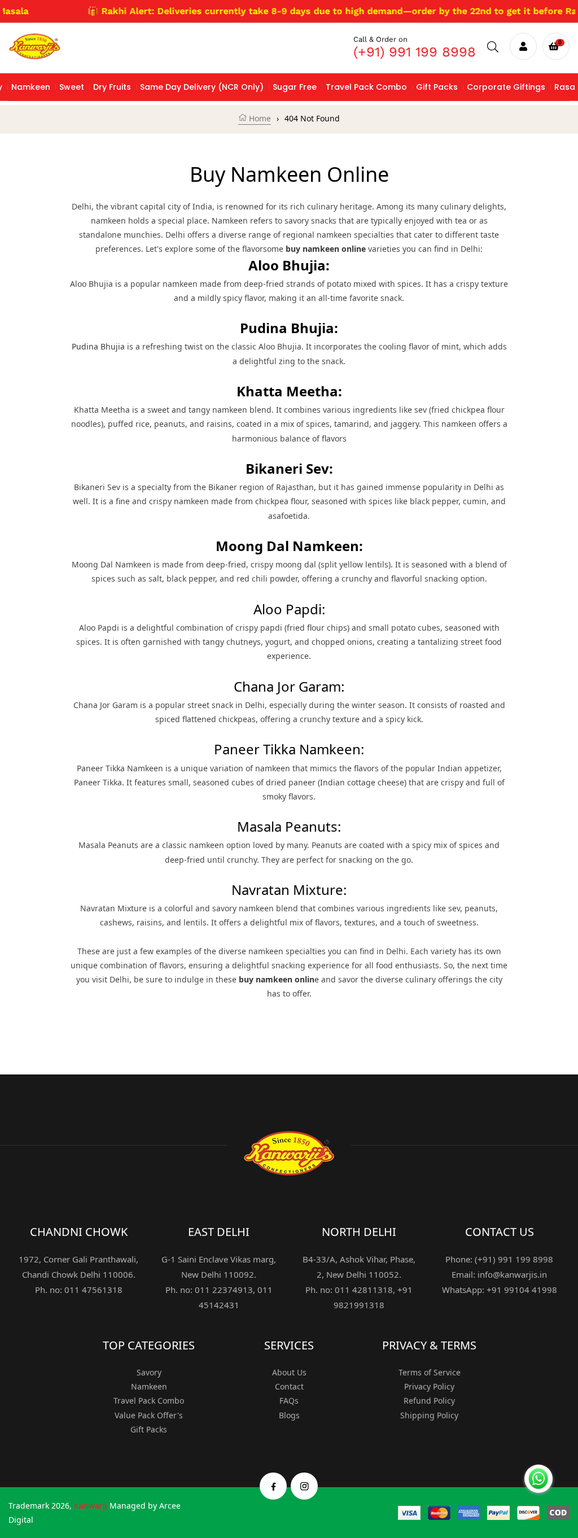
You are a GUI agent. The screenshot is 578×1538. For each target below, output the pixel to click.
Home (259, 118)
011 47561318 (93, 1289)
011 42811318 (364, 1289)
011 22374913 (224, 1289)
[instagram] (304, 1485)
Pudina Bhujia (98, 346)
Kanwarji (90, 1505)
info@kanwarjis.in (512, 1274)
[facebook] (273, 1485)
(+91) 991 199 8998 (414, 52)
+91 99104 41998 (522, 1289)
